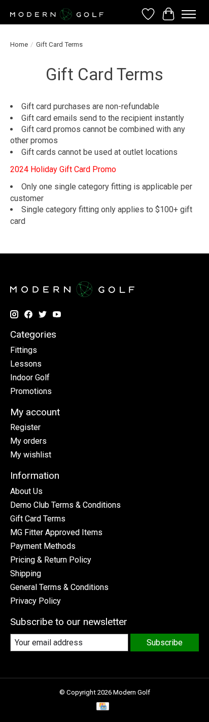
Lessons (26, 364)
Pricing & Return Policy (50, 560)
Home (19, 44)
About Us (26, 491)
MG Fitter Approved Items (56, 532)
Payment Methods (43, 546)
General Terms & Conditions (59, 587)
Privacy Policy (35, 601)
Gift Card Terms (37, 518)
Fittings (23, 350)
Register (25, 427)
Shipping (25, 573)
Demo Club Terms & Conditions (65, 505)
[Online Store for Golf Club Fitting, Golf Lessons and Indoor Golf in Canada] (56, 14)
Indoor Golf (30, 377)
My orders (28, 441)
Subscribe (165, 642)
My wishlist (30, 455)
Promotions (31, 391)
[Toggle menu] (189, 14)
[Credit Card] (102, 707)
